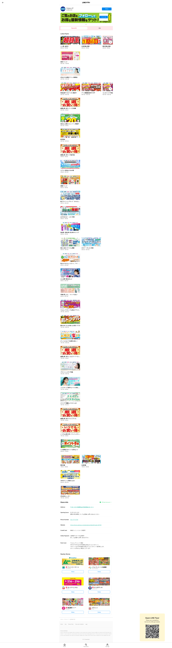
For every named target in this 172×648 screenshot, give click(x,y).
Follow (106, 9)
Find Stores (86, 646)
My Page (107, 646)
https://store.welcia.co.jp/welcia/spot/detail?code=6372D (85, 525)
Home (64, 646)
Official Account (105, 502)
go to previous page (3, 2)
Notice (61, 624)
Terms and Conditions (79, 624)
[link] (62, 8)
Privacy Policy (70, 624)
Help (65, 624)
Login (86, 624)
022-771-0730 (74, 519)
